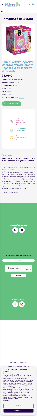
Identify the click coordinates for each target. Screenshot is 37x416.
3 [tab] (19, 56)
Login (4, 11)
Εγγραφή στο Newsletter (18, 255)
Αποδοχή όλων (18, 410)
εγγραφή (19, 275)
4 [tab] (20, 56)
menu (2, 4)
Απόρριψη (19, 405)
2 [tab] (18, 56)
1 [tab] (17, 56)
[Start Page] (12, 4)
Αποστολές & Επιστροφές (18, 363)
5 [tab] (21, 56)
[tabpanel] (18, 40)
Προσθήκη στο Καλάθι (12, 104)
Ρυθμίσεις (6, 400)
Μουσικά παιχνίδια (19, 19)
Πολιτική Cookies (11, 377)
